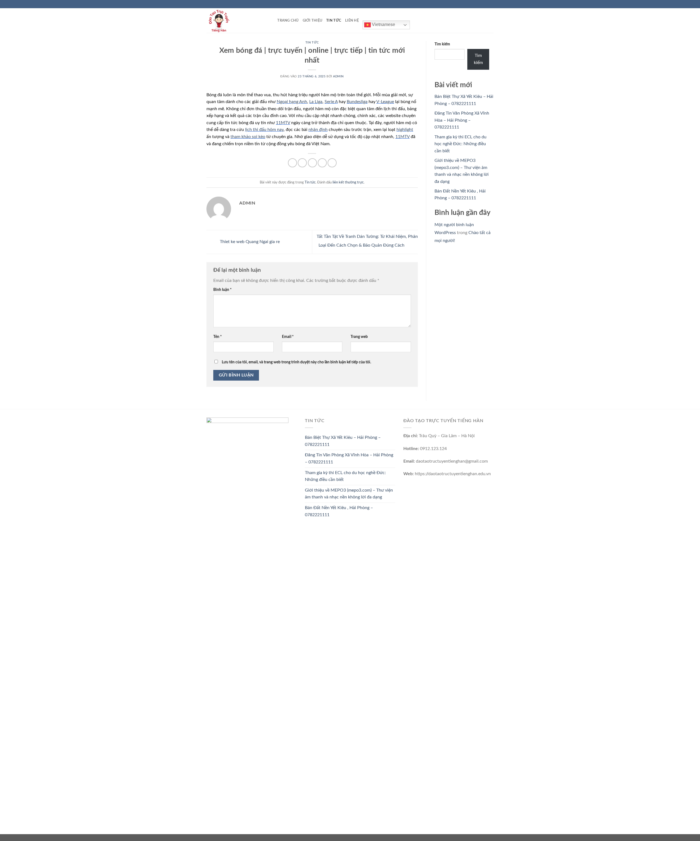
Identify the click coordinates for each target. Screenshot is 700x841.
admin (338, 76)
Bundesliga (357, 102)
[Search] (271, 20)
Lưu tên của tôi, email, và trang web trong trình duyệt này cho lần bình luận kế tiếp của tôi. (296, 362)
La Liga (315, 102)
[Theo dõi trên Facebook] (475, 4)
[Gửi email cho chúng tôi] (490, 4)
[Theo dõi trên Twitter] (485, 4)
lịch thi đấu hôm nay (264, 129)
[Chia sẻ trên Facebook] (292, 162)
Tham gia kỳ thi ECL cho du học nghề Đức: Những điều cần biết (460, 144)
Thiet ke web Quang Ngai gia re (249, 242)
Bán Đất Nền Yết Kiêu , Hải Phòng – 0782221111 (339, 511)
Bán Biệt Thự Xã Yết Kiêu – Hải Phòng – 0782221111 (343, 441)
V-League (385, 102)
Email (288, 337)
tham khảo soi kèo (248, 137)
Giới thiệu (313, 20)
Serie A (331, 102)
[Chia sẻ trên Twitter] (302, 162)
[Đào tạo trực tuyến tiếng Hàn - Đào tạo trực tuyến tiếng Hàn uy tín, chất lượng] (233, 20)
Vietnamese (383, 24)
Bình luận (222, 290)
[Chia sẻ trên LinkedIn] (332, 162)
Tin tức (333, 20)
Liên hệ (352, 20)
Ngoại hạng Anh (292, 102)
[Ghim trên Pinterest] (322, 162)
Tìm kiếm (442, 44)
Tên (217, 337)
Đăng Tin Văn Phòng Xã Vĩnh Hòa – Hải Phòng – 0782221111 (461, 120)
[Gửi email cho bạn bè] (312, 162)
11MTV (283, 123)
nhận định (318, 129)
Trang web (359, 337)
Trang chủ (288, 20)
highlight (404, 129)
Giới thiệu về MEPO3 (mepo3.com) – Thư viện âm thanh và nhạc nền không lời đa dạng (349, 494)
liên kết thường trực (348, 182)
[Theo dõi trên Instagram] (480, 4)
